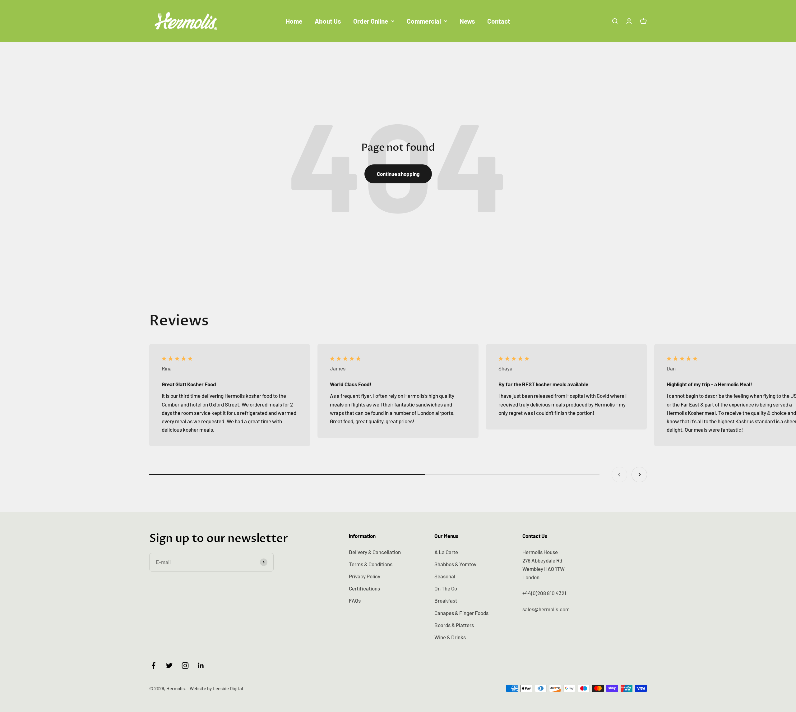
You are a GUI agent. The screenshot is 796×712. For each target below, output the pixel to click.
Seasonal (444, 576)
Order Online (370, 21)
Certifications (364, 588)
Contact (498, 21)
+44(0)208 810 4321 (544, 593)
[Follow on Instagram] (185, 665)
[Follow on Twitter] (169, 665)
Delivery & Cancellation (375, 552)
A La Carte (446, 552)
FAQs (355, 600)
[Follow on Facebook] (153, 665)
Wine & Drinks (450, 637)
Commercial (424, 21)
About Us (328, 21)
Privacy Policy (364, 576)
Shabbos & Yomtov (455, 564)
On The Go (445, 588)
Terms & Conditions (370, 564)
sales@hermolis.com (546, 609)
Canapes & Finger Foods (461, 613)
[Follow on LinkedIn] (201, 665)
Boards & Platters (454, 625)
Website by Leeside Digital (216, 688)
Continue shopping (398, 174)
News (467, 21)
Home (294, 21)
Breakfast (445, 600)
